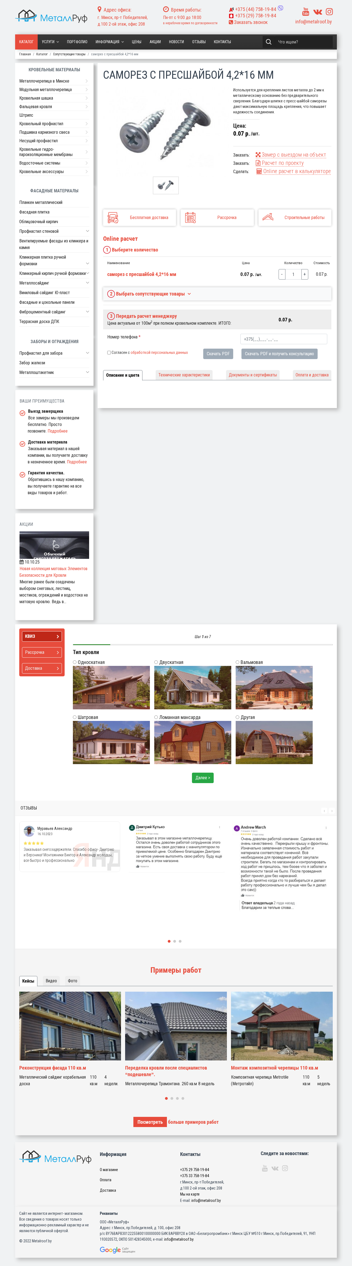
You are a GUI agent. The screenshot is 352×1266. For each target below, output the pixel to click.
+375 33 (194, 1176)
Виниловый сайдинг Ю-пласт (44, 292)
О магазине (109, 1169)
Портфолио (77, 42)
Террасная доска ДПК (39, 321)
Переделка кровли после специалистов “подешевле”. (166, 1071)
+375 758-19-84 (255, 9)
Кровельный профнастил (41, 123)
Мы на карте (190, 1194)
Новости (176, 42)
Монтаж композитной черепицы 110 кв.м (274, 1068)
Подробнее (58, 431)
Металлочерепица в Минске (44, 81)
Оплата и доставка (312, 375)
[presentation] (324, 811)
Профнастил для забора (40, 353)
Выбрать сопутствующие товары (147, 294)
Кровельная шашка (36, 98)
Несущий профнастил (38, 140)
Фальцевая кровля (35, 106)
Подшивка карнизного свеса (44, 132)
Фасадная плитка (34, 212)
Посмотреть (150, 1122)
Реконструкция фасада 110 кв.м (52, 1068)
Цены (136, 42)
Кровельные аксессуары (41, 171)
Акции (155, 42)
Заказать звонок (250, 22)
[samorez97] (166, 132)
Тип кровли (86, 652)
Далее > (203, 777)
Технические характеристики (184, 375)
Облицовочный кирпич (38, 221)
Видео (51, 980)
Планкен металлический (40, 202)
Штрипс (26, 115)
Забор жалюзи (32, 362)
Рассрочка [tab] (34, 652)
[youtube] (306, 12)
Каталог (26, 42)
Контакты (222, 42)
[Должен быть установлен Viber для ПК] (280, 8)
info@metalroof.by (313, 21)
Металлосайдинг (34, 283)
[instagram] (329, 12)
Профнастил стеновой (39, 231)
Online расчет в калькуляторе (296, 171)
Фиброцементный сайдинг (42, 312)
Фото (72, 980)
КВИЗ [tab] (30, 636)
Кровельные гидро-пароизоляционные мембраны (46, 152)
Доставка (108, 1190)
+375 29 (194, 1169)
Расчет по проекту (282, 163)
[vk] (317, 12)
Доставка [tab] (33, 668)
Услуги (48, 42)
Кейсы (28, 981)
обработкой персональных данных (159, 352)
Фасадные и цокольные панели (47, 302)
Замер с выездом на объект (293, 154)
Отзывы (199, 42)
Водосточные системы (39, 163)
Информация (107, 42)
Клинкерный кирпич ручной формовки (52, 273)
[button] (87, 231)
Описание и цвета (122, 375)
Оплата (105, 1180)
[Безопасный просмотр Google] (126, 1250)
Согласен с (150, 352)
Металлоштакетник (36, 372)
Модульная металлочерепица (45, 89)
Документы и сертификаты (253, 375)
